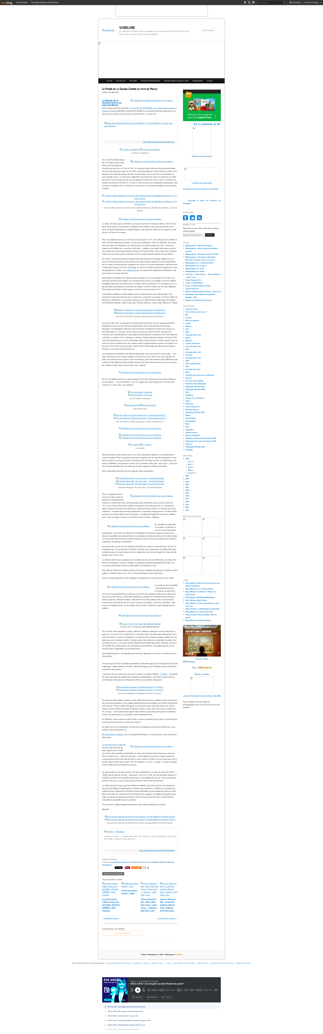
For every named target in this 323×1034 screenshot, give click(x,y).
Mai (189, 464)
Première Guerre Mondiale (195, 383)
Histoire (188, 326)
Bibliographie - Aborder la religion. (199, 245)
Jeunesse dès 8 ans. (193, 335)
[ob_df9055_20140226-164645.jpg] (151, 496)
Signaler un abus (157, 963)
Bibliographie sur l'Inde (194, 268)
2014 (187, 426)
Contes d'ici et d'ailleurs (194, 398)
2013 (187, 510)
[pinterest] (253, 2)
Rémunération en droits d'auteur (184, 963)
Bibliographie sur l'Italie (194, 271)
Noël (187, 366)
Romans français (192, 409)
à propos (168, 997)
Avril (190, 467)
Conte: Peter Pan (192, 288)
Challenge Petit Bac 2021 (195, 412)
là (125, 729)
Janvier (191, 473)
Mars (190, 470)
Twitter (192, 217)
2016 (187, 372)
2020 (187, 360)
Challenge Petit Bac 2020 (195, 389)
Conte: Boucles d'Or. (193, 280)
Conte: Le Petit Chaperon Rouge (198, 285)
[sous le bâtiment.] (151, 161)
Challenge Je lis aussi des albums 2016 (200, 438)
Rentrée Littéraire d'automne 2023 (176, 81)
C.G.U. (168, 963)
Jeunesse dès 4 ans (193, 346)
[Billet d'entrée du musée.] (151, 100)
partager (153, 997)
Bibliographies (198, 81)
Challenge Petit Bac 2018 (195, 386)
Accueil (109, 81)
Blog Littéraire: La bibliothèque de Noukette (202, 609)
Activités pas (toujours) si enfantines (199, 375)
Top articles (137, 963)
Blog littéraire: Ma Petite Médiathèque (200, 597)
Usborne (188, 444)
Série (187, 424)
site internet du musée (114, 744)
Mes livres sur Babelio (201, 659)
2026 (187, 458)
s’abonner (139, 997)
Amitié (188, 323)
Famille (188, 317)
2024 (187, 478)
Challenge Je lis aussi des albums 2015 (200, 441)
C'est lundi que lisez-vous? (196, 312)
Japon (187, 401)
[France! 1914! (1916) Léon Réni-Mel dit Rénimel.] (140, 624)
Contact (210, 81)
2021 (187, 392)
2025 (187, 476)
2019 (187, 349)
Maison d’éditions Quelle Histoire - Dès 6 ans (203, 291)
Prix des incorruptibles (194, 380)
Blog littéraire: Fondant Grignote (198, 620)
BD (186, 314)
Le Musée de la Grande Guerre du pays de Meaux (112, 103)
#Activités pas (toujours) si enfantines (124, 862)
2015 (187, 504)
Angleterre (189, 429)
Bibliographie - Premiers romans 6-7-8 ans (202, 254)
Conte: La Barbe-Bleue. (194, 283)
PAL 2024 (133, 81)
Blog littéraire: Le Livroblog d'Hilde (199, 588)
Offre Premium (203, 963)
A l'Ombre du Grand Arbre (202, 183)
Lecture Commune (192, 343)
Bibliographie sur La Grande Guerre (199, 262)
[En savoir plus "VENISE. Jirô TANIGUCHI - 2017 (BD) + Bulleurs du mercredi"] (192, 535)
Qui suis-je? (121, 81)
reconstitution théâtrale (114, 734)
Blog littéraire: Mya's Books (196, 600)
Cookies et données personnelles (222, 963)
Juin (189, 461)
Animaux (188, 355)
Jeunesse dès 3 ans (193, 358)
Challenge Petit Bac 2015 (195, 447)
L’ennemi (163, 674)
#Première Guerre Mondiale (149, 862)
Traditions (189, 395)
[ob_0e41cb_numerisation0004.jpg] (128, 526)
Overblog (178, 954)
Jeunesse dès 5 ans (193, 352)
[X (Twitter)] (249, 2)
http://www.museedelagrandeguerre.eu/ (159, 142)
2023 (187, 481)
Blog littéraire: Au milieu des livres (199, 611)
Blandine (86, 963)
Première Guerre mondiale (150, 81)
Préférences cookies (243, 963)
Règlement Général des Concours (198, 300)
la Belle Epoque (132, 270)
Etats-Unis (189, 403)
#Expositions (107, 865)
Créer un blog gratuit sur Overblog (118, 963)
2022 (187, 484)
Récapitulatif (190, 421)
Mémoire (188, 340)
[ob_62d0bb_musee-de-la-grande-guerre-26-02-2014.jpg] (128, 587)
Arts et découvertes (192, 363)
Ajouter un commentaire (123, 933)
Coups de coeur (191, 309)
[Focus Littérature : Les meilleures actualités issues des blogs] (202, 668)
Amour (188, 337)
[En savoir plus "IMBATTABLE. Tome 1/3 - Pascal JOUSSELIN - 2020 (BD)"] (211, 574)
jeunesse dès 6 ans (192, 369)
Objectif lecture (191, 432)
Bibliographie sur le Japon (195, 265)
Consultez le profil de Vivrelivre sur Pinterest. (201, 189)
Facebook (185, 217)
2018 (187, 332)
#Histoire (162, 862)
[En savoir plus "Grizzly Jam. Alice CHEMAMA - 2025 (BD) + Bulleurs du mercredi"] (211, 555)
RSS (199, 217)
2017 (187, 329)
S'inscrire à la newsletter (113, 874)
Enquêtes (189, 449)
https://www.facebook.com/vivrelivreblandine (157, 850)
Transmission (190, 418)
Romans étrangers (192, 435)
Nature (188, 415)
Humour (188, 378)
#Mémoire (170, 862)
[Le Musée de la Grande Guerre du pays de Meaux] (140, 219)
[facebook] (245, 2)
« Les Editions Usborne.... (111, 918)
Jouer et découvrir (192, 406)
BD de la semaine (192, 320)
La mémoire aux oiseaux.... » (167, 918)
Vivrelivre (119, 831)
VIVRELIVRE (127, 27)
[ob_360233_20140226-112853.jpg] (151, 746)
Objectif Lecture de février (202, 156)
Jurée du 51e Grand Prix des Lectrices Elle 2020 (202, 696)
